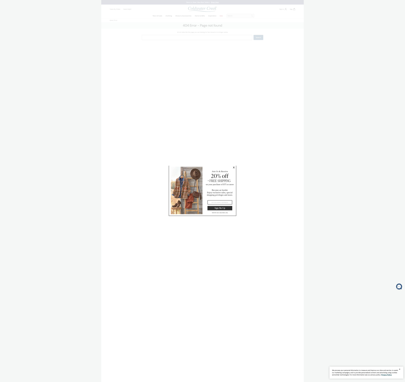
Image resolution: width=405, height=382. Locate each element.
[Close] (399, 369)
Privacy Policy (386, 375)
